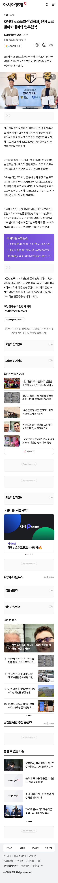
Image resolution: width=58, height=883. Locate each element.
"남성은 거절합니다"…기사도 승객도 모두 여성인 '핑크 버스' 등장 (38, 441)
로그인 (9, 847)
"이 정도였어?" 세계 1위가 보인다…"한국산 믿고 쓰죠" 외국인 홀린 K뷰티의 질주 (29, 244)
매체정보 (35, 865)
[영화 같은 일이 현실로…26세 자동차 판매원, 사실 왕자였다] (12, 431)
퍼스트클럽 (8, 860)
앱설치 (22, 847)
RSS (38, 860)
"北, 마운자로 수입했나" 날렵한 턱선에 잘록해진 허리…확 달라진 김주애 (37, 383)
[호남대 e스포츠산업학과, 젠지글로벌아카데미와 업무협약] (29, 90)
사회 (6, 15)
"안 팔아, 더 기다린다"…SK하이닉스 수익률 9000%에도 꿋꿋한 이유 (29, 250)
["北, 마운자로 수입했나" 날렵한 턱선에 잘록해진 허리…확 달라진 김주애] (12, 388)
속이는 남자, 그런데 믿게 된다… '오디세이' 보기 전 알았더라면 (39, 765)
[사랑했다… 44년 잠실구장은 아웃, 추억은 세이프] (13, 801)
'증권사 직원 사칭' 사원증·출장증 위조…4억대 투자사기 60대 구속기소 (37, 397)
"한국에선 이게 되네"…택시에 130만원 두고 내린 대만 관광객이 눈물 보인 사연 (21, 677)
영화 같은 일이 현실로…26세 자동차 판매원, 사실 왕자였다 (37, 426)
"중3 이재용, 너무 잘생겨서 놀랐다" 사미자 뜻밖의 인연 (29, 256)
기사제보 (30, 860)
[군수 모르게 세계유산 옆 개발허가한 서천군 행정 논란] (46, 696)
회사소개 (7, 855)
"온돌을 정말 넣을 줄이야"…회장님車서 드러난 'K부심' (37, 412)
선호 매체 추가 (14, 46)
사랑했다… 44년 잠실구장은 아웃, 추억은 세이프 (38, 795)
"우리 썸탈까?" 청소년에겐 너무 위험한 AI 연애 (38, 811)
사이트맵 (48, 847)
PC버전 (35, 847)
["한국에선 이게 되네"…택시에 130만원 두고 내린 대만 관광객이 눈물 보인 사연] (46, 681)
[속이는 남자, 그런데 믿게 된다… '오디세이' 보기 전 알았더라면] (13, 770)
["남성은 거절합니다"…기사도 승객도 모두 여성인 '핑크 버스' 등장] (12, 446)
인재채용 (32, 855)
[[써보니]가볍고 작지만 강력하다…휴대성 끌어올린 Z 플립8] (46, 711)
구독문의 (19, 860)
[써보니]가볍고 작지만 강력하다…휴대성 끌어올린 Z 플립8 (21, 707)
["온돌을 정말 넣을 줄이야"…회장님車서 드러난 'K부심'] (12, 417)
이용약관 (25, 865)
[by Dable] (49, 724)
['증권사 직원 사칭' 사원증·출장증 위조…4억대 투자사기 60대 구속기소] (12, 402)
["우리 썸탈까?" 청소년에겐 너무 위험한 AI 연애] (13, 817)
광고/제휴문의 (20, 855)
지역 (12, 15)
